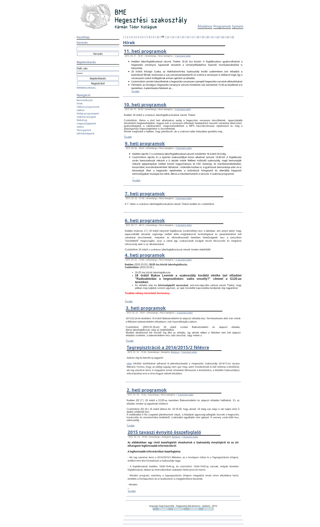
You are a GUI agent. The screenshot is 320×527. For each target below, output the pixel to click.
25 (232, 36)
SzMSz (80, 126)
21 (212, 36)
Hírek (80, 103)
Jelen (129, 363)
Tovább (135, 91)
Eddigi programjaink (88, 113)
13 (172, 36)
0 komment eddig (183, 56)
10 (157, 36)
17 (192, 36)
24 (227, 36)
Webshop (82, 120)
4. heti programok (145, 255)
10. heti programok (145, 104)
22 (217, 36)
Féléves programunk (88, 106)
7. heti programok (145, 193)
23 (222, 36)
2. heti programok (147, 390)
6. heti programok (145, 220)
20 (207, 36)
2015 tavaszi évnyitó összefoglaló (164, 432)
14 (177, 36)
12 (167, 36)
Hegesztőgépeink (86, 123)
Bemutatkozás (85, 100)
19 (202, 36)
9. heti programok (145, 143)
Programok (222, 26)
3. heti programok (146, 308)
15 (182, 36)
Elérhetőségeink (85, 133)
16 (187, 36)
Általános (205, 26)
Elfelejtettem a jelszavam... (86, 87)
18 (197, 36)
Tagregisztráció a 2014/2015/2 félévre (168, 347)
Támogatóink (84, 130)
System (237, 26)
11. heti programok (145, 51)
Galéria (80, 110)
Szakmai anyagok (86, 116)
